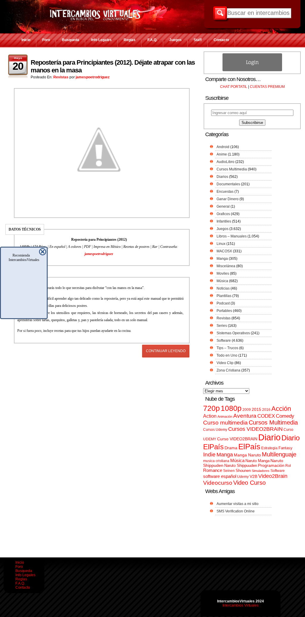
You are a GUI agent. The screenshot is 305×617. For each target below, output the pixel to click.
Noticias (223, 288)
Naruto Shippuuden (240, 465)
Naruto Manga (257, 461)
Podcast (223, 303)
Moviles (223, 273)
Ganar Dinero (228, 199)
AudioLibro (225, 162)
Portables (224, 311)
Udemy (243, 477)
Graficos (223, 214)
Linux (221, 244)
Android (223, 147)
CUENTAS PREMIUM (267, 87)
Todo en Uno (227, 355)
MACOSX (224, 251)
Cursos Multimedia (232, 169)
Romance (212, 470)
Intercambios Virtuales (240, 605)
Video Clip (225, 363)
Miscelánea (226, 266)
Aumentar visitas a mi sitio (238, 504)
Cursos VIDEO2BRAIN (255, 429)
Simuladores (261, 471)
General (223, 206)
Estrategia (269, 448)
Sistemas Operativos (233, 333)
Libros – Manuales (232, 236)
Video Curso (249, 482)
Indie (209, 454)
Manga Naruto (247, 455)
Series (222, 326)
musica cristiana (216, 461)
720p (211, 408)
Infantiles (224, 221)
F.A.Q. (152, 40)
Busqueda (70, 40)
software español (219, 476)
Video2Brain (272, 476)
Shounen (243, 470)
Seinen (229, 471)
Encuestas (225, 191)
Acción (281, 408)
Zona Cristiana (228, 370)
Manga (222, 259)
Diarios (222, 177)
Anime (222, 154)
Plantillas (224, 296)
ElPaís (249, 446)
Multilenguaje (279, 454)
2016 (266, 410)
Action (210, 416)
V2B (253, 476)
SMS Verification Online (236, 511)
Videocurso (217, 483)
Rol (288, 466)
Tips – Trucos (227, 348)
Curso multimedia (225, 422)
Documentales (228, 184)
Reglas (130, 40)
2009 (246, 410)
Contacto (221, 40)
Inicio (25, 40)
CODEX (266, 416)
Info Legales (101, 40)
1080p (231, 408)
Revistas (61, 77)
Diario (269, 437)
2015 (256, 409)
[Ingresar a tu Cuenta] (252, 70)
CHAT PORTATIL (233, 87)
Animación (224, 416)
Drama (231, 447)
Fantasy (285, 448)
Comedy (285, 416)
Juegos (175, 40)
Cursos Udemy (215, 430)
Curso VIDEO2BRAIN (237, 438)
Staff (198, 40)
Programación (271, 465)
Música (222, 281)
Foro (46, 40)
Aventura (244, 416)
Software (224, 340)
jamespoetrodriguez (93, 77)
